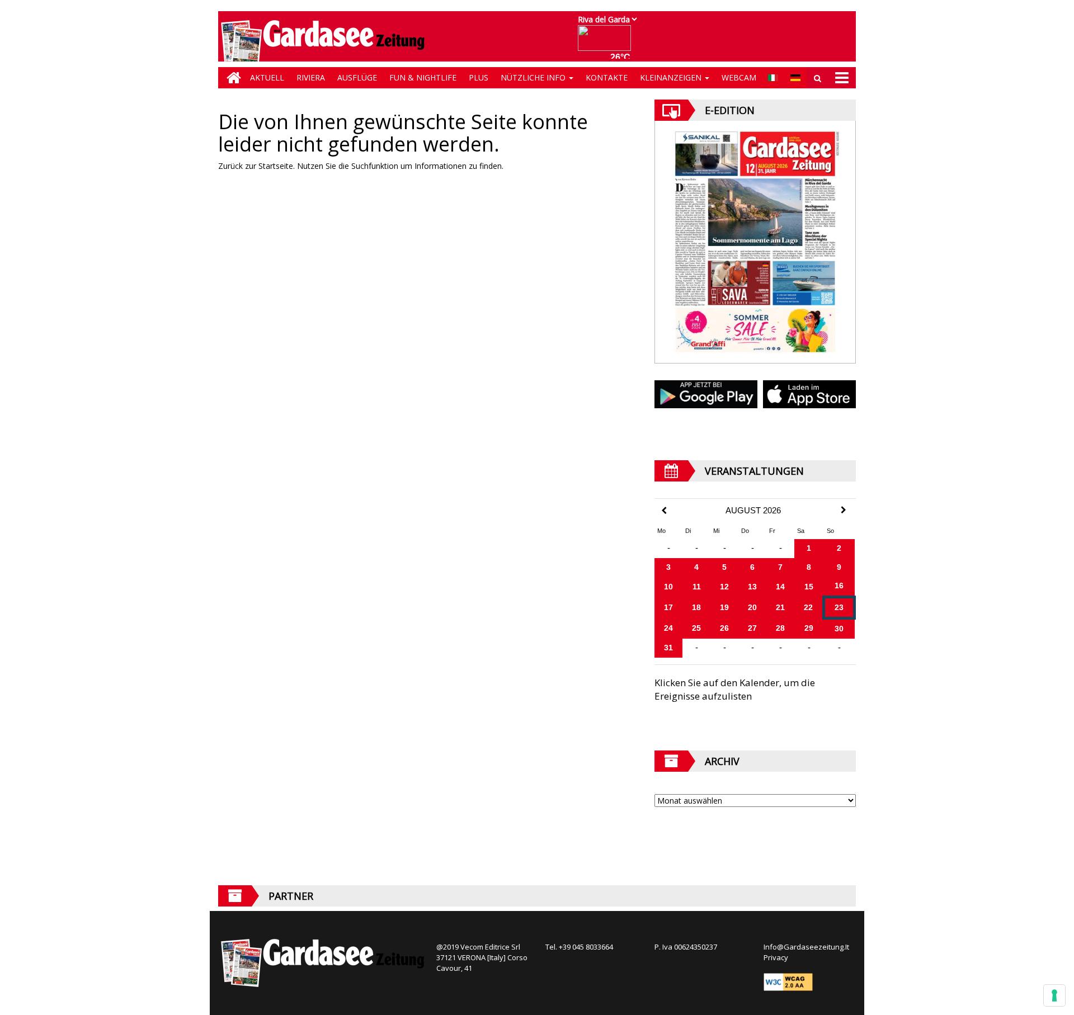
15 (808, 586)
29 (808, 628)
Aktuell (267, 77)
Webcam (739, 77)
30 (839, 628)
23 (839, 607)
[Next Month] (843, 510)
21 (780, 607)
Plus (478, 77)
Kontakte (607, 77)
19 (724, 607)
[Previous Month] (664, 511)
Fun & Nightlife (422, 77)
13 (752, 586)
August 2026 (753, 510)
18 (696, 607)
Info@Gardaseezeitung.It (806, 947)
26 (724, 628)
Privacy (776, 957)
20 (752, 607)
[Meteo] (607, 43)
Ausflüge (357, 77)
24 (668, 628)
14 (780, 586)
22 (808, 607)
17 (668, 607)
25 (696, 628)
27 (752, 628)
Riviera (310, 77)
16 (839, 585)
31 (668, 647)
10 (668, 586)
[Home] (231, 77)
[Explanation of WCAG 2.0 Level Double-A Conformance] (788, 981)
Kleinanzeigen (672, 77)
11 (697, 586)
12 (724, 586)
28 (780, 628)
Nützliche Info (534, 77)
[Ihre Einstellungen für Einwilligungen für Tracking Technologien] (1054, 995)
